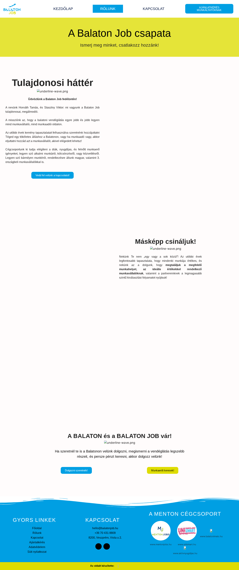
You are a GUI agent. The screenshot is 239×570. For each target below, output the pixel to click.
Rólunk (107, 9)
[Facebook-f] (98, 546)
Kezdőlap (63, 9)
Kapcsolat (153, 9)
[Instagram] (106, 546)
